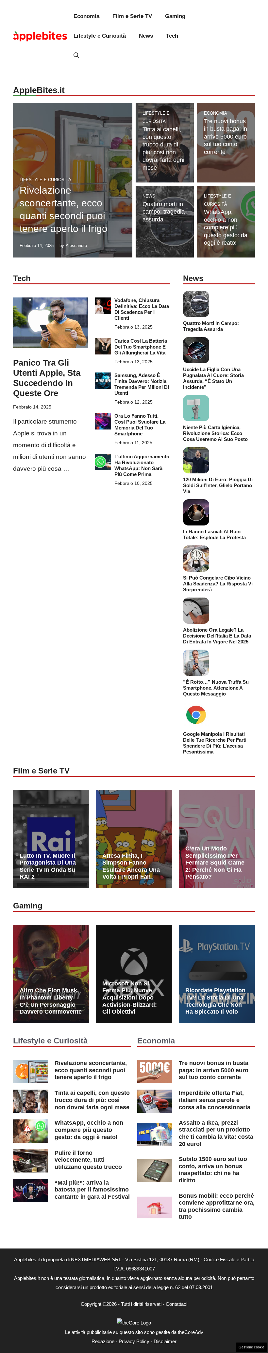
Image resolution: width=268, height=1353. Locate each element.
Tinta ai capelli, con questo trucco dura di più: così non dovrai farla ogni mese (92, 1100)
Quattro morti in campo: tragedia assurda (163, 212)
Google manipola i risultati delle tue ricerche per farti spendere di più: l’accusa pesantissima (214, 742)
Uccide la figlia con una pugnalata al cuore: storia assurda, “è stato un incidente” (213, 378)
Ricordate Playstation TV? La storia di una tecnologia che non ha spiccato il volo (215, 1001)
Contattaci (176, 1304)
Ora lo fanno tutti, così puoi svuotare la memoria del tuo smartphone (139, 424)
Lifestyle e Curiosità (100, 36)
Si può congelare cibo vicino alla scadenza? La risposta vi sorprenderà (218, 583)
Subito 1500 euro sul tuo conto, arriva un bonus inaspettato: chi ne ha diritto (213, 1170)
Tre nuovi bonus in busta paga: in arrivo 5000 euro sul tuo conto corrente (225, 136)
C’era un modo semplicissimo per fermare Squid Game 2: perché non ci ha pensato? (214, 862)
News (146, 36)
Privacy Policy (134, 1341)
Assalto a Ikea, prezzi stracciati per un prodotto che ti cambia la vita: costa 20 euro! (216, 1133)
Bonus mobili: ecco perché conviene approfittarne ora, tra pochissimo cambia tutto (217, 1206)
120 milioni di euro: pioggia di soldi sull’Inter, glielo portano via (218, 485)
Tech (172, 36)
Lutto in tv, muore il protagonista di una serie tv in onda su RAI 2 (48, 866)
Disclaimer (165, 1341)
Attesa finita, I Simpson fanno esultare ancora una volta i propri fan (131, 866)
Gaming (175, 16)
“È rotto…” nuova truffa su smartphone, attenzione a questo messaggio (216, 687)
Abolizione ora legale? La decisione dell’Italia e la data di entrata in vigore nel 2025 (217, 635)
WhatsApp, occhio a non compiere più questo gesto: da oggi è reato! (225, 227)
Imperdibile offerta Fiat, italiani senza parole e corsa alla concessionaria (214, 1100)
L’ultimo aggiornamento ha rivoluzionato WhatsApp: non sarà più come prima (141, 465)
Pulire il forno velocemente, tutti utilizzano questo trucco (88, 1160)
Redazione (103, 1341)
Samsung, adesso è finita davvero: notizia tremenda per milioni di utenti (141, 384)
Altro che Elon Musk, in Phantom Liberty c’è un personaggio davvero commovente (51, 1001)
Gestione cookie (251, 1347)
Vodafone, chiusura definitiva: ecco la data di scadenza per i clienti (141, 309)
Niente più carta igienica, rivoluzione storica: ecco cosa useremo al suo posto (215, 433)
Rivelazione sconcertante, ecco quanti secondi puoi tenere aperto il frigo (91, 1070)
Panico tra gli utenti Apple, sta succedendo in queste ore (46, 378)
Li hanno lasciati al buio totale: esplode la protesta (214, 534)
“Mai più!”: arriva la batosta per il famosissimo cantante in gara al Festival (92, 1189)
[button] (76, 56)
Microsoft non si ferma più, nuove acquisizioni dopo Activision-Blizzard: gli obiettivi (129, 997)
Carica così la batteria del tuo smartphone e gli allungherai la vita (140, 346)
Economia (86, 16)
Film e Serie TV (132, 16)
